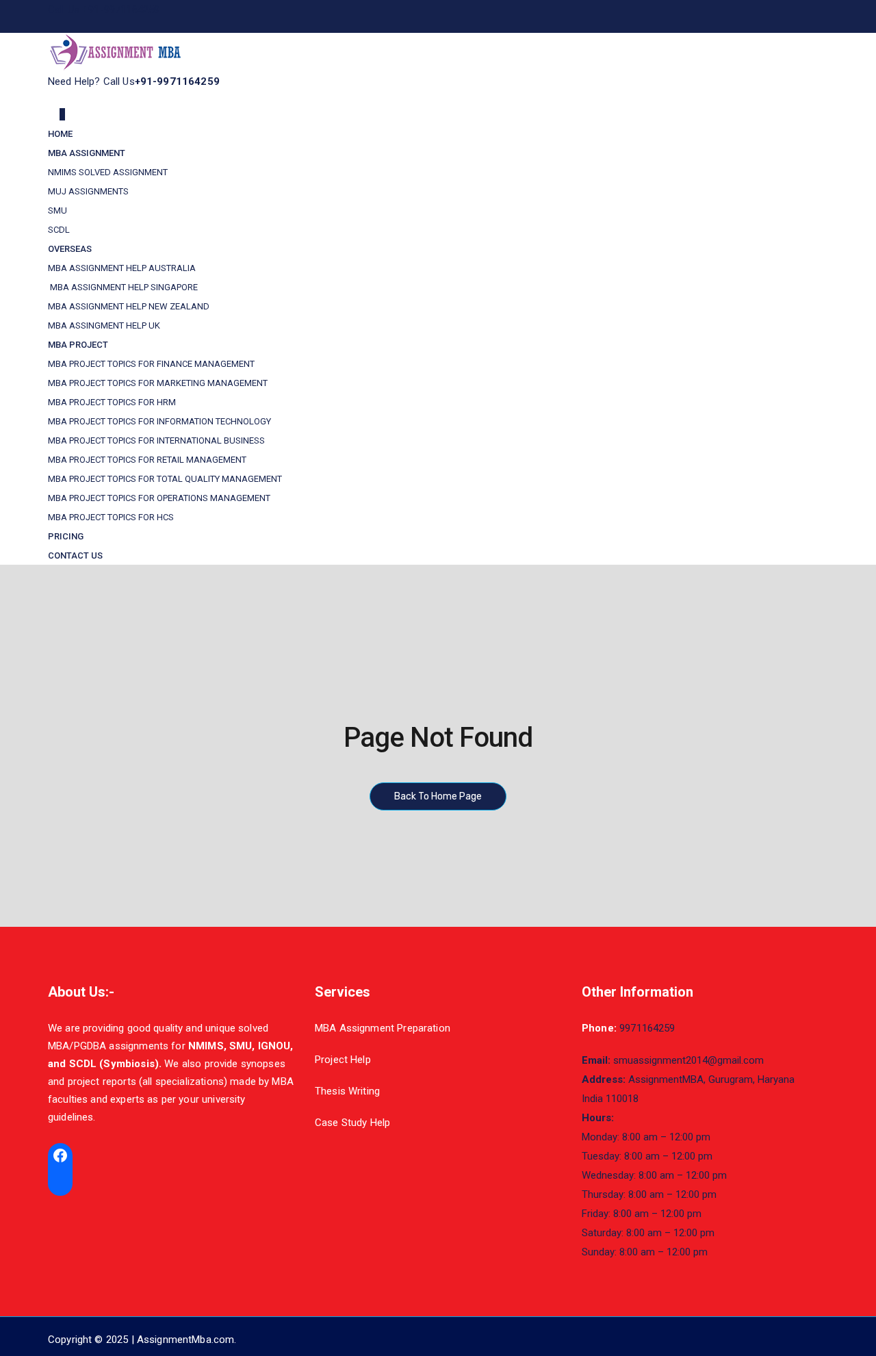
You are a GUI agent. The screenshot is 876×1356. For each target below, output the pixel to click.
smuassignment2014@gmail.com (688, 1060)
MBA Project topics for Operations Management (159, 498)
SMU (57, 210)
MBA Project (78, 345)
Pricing (65, 536)
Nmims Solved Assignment (108, 172)
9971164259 (647, 1028)
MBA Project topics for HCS (111, 517)
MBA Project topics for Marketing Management (158, 383)
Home (60, 134)
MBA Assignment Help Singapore (123, 287)
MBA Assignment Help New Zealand (128, 306)
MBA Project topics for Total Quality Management (165, 479)
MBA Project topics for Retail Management (147, 460)
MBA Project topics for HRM (112, 402)
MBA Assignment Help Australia (122, 268)
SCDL (59, 230)
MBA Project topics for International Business (156, 440)
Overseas (70, 249)
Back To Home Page (438, 796)
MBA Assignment (86, 153)
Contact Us (75, 555)
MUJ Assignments (88, 191)
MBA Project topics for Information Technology (159, 421)
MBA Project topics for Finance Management (151, 364)
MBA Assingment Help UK (104, 325)
